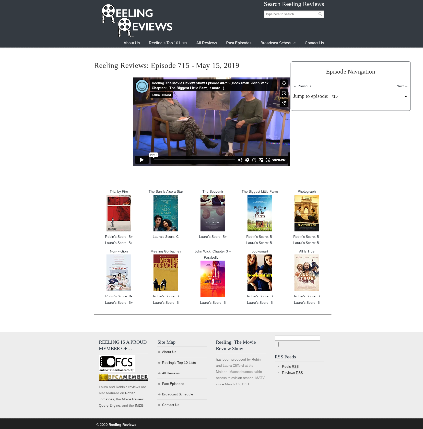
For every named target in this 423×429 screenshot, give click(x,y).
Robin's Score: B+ (119, 237)
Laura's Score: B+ (119, 243)
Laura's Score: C (166, 237)
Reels (290, 366)
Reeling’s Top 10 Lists (179, 363)
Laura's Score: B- (259, 243)
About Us (169, 352)
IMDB (139, 405)
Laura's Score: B (166, 302)
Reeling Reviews (136, 20)
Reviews (292, 373)
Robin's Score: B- (259, 237)
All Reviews (171, 373)
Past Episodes (173, 384)
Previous (302, 86)
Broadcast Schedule (177, 394)
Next (402, 86)
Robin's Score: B (166, 296)
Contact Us (170, 405)
